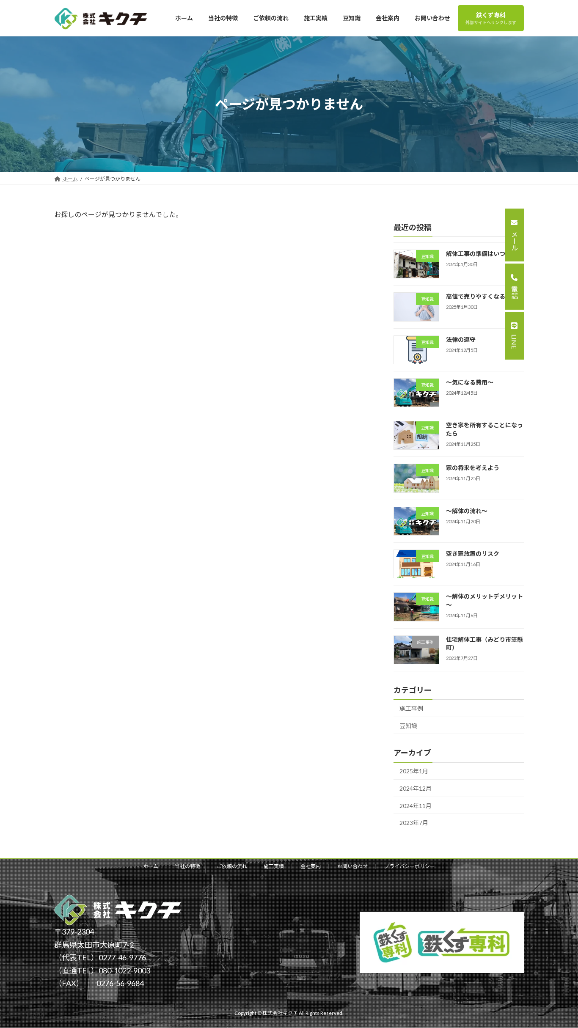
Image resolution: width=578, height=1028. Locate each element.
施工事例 (411, 708)
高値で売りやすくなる (475, 296)
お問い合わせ (352, 866)
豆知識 (408, 725)
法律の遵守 (461, 339)
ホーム (150, 866)
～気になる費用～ (469, 382)
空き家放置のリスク (472, 553)
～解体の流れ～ (466, 510)
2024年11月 (415, 805)
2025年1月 (413, 771)
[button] (514, 235)
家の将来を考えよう (472, 468)
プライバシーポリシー (409, 866)
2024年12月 (415, 788)
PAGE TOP (551, 982)
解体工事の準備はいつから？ (484, 253)
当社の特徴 (187, 866)
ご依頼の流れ (232, 866)
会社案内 (310, 866)
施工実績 (274, 866)
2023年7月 (413, 823)
